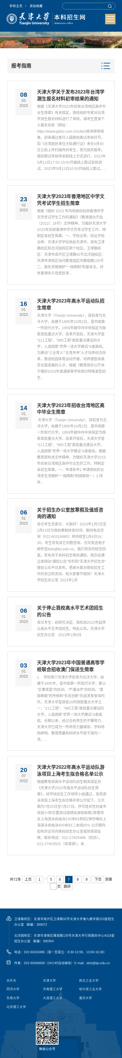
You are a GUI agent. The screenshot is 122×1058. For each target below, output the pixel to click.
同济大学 (13, 989)
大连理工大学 (52, 998)
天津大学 (49, 980)
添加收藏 (36, 6)
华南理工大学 (52, 989)
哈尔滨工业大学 (90, 989)
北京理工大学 (16, 1007)
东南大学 (13, 998)
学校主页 (16, 6)
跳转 (67, 887)
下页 (98, 879)
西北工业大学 (89, 980)
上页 (28, 879)
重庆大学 (85, 998)
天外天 (11, 980)
